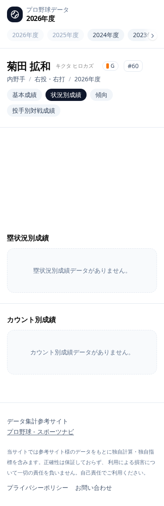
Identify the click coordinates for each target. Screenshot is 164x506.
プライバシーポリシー (37, 487)
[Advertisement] (82, 185)
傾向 (101, 94)
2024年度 (106, 35)
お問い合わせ (93, 487)
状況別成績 (66, 94)
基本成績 (24, 94)
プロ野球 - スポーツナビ (40, 431)
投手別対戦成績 (33, 110)
